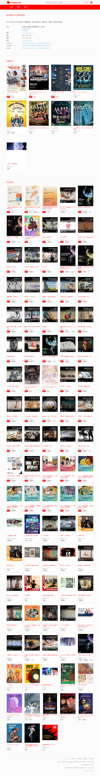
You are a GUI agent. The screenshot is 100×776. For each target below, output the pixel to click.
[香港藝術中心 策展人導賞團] (50, 345)
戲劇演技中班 (81, 535)
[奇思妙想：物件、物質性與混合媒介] (85, 225)
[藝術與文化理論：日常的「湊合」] (50, 405)
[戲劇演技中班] (85, 524)
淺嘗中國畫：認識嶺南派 (12, 296)
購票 (18, 7)
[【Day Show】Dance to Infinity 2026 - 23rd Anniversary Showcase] (50, 375)
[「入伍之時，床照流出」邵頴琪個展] (67, 644)
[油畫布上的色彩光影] (14, 255)
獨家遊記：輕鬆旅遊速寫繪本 (49, 296)
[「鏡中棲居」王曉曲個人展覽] (32, 554)
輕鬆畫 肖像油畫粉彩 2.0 (30, 356)
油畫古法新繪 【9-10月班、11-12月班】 (67, 327)
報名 (8, 212)
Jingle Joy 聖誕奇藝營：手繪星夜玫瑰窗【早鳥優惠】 (85, 506)
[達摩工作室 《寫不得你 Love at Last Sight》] (67, 703)
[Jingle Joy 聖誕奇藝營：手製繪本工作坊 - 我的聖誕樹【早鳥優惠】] (85, 464)
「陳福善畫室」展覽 (11, 535)
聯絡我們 (79, 759)
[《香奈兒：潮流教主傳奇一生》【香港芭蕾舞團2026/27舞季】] (32, 733)
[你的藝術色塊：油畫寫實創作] (67, 285)
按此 (93, 764)
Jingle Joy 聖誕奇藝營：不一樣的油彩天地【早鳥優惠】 (67, 506)
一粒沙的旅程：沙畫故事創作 (31, 416)
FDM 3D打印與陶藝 (64, 625)
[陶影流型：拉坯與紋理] (67, 375)
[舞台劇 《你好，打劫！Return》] (83, 78)
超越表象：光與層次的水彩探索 (32, 267)
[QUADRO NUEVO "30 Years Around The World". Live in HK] (39, 78)
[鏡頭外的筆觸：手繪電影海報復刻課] (32, 315)
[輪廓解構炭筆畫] (14, 345)
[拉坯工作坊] (50, 255)
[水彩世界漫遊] (67, 225)
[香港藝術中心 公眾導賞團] (14, 225)
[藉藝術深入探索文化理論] (85, 435)
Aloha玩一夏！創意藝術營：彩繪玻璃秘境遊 (32, 625)
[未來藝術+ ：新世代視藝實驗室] (85, 405)
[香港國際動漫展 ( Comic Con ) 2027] (50, 733)
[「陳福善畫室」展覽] (14, 524)
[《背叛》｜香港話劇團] (16, 149)
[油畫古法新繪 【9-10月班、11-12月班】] (67, 315)
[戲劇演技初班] (14, 554)
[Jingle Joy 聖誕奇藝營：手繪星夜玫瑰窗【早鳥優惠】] (85, 494)
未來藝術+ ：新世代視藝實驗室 (85, 416)
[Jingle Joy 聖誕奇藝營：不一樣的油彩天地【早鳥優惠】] (67, 494)
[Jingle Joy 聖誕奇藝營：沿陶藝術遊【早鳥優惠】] (50, 494)
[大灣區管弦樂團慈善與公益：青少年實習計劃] (14, 196)
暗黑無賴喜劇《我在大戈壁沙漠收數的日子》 (39, 128)
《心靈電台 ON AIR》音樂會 (57, 92)
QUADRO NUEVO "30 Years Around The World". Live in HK (38, 92)
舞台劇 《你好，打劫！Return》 (81, 92)
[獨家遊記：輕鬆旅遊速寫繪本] (50, 285)
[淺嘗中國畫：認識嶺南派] (14, 285)
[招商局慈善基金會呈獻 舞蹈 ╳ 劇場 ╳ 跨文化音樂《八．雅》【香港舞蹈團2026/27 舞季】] (32, 703)
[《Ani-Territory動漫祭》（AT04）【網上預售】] (32, 225)
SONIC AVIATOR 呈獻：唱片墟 (31, 685)
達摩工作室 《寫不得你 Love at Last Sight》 (67, 715)
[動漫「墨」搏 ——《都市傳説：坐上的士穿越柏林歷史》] (85, 614)
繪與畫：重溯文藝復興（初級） (85, 356)
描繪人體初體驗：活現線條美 (84, 326)
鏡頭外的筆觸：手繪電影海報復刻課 (32, 327)
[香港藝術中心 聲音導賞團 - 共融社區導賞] (85, 255)
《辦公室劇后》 (54, 128)
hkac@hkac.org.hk (27, 33)
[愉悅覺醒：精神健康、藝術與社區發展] (32, 464)
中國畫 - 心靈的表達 (46, 237)
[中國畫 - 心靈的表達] (50, 225)
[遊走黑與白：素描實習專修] (85, 375)
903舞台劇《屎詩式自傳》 (13, 92)
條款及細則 (91, 759)
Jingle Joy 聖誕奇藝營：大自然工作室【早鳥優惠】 (67, 476)
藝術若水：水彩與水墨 (30, 296)
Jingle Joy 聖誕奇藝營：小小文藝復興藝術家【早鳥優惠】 (14, 506)
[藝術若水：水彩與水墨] (32, 285)
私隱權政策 (85, 759)
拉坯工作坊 (44, 267)
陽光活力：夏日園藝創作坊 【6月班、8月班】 (67, 207)
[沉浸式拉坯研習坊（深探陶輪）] (14, 464)
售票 (25, 7)
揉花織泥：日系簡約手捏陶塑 (13, 446)
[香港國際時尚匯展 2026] (50, 673)
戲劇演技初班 (10, 565)
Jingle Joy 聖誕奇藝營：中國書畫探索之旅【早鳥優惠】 (32, 506)
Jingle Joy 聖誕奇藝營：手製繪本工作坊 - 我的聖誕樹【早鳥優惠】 (85, 476)
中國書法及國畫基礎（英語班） (67, 356)
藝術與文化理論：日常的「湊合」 (50, 416)
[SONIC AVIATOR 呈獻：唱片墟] (32, 673)
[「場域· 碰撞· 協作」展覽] (85, 644)
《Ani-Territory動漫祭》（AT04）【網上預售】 (32, 237)
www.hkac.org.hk (27, 40)
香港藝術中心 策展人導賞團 (48, 356)
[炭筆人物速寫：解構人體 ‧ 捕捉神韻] (14, 315)
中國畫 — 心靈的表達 (65, 535)
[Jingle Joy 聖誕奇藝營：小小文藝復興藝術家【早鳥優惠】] (14, 494)
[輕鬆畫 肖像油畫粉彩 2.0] (32, 345)
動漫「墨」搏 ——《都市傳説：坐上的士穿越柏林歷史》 (85, 625)
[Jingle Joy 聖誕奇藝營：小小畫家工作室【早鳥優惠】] (50, 464)
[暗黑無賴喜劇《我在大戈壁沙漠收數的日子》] (39, 113)
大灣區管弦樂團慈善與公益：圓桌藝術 (32, 207)
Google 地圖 (25, 29)
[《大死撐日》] (14, 673)
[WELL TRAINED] (16, 113)
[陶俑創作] (50, 315)
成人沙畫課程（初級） (47, 446)
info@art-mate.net (87, 767)
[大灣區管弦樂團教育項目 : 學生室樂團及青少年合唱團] (50, 196)
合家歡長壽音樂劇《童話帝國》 (32, 535)
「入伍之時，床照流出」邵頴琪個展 (67, 655)
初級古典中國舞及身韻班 (48, 595)
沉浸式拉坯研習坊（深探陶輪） (14, 476)
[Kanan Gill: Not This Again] (14, 733)
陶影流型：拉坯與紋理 (65, 386)
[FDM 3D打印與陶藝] (67, 614)
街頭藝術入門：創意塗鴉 (65, 446)
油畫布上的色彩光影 (11, 267)
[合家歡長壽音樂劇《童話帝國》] (32, 524)
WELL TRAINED (10, 128)
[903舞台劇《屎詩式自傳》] (16, 78)
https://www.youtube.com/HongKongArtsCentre (36, 48)
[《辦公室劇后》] (61, 113)
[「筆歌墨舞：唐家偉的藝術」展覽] (67, 584)
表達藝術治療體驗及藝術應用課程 (32, 446)
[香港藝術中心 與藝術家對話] (85, 196)
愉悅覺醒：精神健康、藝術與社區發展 (32, 476)
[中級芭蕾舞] (32, 584)
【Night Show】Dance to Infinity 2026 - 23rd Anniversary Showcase (32, 388)
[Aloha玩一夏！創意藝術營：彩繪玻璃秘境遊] (32, 614)
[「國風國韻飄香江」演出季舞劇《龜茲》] (50, 703)
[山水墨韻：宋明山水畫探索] (14, 375)
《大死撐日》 (10, 685)
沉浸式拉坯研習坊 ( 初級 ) (83, 296)
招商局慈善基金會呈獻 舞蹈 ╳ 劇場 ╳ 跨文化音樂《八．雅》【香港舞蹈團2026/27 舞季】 (32, 716)
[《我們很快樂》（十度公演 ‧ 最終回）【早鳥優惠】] (83, 113)
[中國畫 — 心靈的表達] (67, 524)
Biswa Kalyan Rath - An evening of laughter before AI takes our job (85, 716)
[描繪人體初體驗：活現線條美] (85, 315)
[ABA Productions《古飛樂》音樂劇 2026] (67, 673)
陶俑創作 (44, 326)
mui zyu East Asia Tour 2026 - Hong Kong (13, 715)
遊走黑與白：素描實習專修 (84, 386)
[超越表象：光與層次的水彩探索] (32, 255)
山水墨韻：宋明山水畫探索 (13, 386)
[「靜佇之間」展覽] (85, 673)
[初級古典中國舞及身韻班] (50, 584)
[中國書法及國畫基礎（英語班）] (67, 345)
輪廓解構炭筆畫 (10, 356)
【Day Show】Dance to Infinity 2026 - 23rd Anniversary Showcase (49, 388)
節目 (11, 7)
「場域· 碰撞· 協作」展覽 (84, 655)
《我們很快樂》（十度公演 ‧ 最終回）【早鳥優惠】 (83, 128)
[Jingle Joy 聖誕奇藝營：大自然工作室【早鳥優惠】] (67, 464)
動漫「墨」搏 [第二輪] (65, 565)
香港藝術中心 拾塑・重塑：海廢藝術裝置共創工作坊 (67, 267)
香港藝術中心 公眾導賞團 (12, 237)
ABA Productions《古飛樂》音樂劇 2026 (67, 685)
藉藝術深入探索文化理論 (83, 446)
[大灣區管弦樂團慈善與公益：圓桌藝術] (32, 196)
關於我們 (74, 759)
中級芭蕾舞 (27, 595)
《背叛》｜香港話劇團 (12, 163)
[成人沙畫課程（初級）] (50, 435)
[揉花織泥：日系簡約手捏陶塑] (14, 435)
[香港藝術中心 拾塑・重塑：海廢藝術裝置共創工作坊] (67, 255)
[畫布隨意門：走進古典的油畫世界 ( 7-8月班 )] (50, 614)
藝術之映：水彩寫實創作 (12, 416)
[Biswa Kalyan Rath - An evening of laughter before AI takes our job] (85, 703)
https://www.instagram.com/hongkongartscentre (36, 45)
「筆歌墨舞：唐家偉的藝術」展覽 (67, 595)
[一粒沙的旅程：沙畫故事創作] (32, 405)
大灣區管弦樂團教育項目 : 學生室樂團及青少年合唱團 (49, 207)
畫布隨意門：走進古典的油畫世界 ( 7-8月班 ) (50, 625)
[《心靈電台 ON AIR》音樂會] (61, 78)
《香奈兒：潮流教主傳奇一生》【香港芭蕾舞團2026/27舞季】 (32, 745)
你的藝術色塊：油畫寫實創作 (66, 296)
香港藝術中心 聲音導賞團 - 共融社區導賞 (85, 267)
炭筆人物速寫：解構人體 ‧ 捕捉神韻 (14, 327)
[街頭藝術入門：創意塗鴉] (67, 435)
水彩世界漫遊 (63, 237)
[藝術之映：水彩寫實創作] (14, 405)
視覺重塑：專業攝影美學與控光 (67, 416)
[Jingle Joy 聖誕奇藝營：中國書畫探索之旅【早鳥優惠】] (32, 494)
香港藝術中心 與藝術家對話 (84, 207)
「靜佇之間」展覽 (82, 685)
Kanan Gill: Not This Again (13, 744)
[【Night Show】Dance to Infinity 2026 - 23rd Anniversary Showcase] (32, 375)
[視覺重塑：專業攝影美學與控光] (67, 405)
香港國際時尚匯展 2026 (47, 685)
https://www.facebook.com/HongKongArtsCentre (36, 43)
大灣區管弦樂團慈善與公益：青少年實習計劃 (14, 207)
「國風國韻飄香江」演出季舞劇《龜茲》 (49, 715)
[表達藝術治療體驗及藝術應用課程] (32, 435)
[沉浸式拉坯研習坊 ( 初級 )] (85, 285)
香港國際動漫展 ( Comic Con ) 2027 (49, 745)
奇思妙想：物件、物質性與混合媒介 (85, 237)
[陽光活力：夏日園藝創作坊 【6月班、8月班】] (67, 196)
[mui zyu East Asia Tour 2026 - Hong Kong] (14, 703)
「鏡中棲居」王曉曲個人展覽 (31, 565)
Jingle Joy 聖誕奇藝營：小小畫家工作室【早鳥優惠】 (50, 476)
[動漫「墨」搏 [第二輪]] (67, 554)
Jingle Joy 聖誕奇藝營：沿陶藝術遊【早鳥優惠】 (50, 506)
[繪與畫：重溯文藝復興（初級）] (85, 345)
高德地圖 (24, 30)
